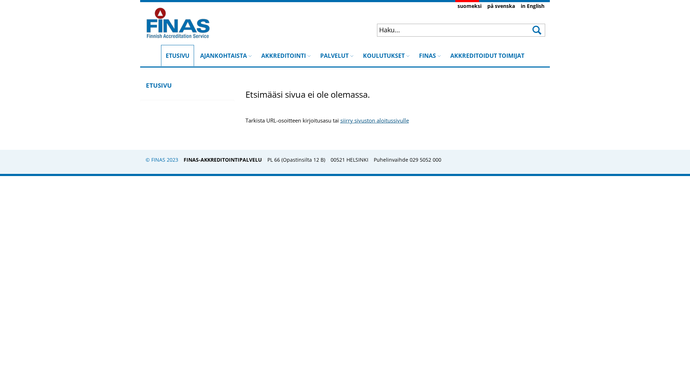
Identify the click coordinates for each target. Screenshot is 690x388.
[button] (536, 30)
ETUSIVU (177, 52)
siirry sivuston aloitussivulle (374, 120)
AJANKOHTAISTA (223, 56)
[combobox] (446, 30)
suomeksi (469, 6)
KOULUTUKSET (384, 56)
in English (532, 6)
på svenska (501, 6)
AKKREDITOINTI (283, 56)
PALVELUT (334, 56)
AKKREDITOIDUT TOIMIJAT (487, 56)
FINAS (427, 56)
